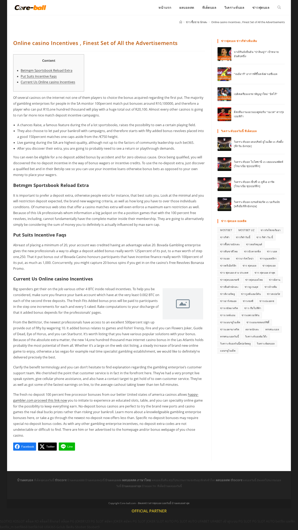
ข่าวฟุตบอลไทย (254, 280)
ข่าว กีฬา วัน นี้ (264, 237)
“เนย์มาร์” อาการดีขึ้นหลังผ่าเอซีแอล (255, 74)
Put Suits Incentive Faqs (39, 76)
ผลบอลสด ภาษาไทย (137, 480)
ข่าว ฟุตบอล (249, 265)
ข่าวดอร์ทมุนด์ (254, 244)
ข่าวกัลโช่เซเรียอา (271, 230)
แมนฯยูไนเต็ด (228, 350)
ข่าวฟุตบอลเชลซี (229, 280)
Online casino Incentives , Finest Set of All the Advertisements (248, 22)
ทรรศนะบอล (272, 329)
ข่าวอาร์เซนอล (228, 301)
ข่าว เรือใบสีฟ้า (252, 308)
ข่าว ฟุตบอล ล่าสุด (265, 272)
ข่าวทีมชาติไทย (229, 251)
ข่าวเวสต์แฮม (227, 315)
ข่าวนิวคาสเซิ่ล (252, 251)
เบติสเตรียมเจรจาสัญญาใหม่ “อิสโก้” (255, 94)
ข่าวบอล (224, 258)
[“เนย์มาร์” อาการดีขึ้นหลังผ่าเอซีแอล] (224, 74)
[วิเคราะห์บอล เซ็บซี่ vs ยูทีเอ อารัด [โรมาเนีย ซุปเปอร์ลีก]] (224, 184)
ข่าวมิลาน (274, 280)
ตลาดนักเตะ (252, 329)
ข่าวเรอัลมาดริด (229, 308)
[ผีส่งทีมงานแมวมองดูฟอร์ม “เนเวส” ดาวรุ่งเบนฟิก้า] (224, 114)
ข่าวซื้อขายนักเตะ (230, 244)
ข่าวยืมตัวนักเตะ (229, 287)
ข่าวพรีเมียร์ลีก (228, 265)
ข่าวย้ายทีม (271, 287)
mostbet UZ (246, 230)
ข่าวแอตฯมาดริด (229, 329)
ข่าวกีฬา (224, 237)
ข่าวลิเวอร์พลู (227, 294)
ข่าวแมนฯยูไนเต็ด (230, 322)
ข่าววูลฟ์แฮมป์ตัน (251, 294)
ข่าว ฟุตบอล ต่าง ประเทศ (234, 272)
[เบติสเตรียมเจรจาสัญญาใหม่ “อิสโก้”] (224, 94)
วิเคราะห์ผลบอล (265, 343)
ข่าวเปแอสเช (266, 301)
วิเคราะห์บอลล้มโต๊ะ (256, 336)
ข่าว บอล (272, 251)
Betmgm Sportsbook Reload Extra (46, 70)
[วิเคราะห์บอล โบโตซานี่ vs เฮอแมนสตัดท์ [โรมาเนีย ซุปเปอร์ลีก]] (224, 164)
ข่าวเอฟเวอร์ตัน (250, 315)
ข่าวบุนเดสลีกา (268, 258)
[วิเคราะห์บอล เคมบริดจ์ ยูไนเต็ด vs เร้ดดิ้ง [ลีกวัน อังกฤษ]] (224, 144)
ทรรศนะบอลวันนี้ (229, 336)
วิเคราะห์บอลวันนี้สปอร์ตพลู (235, 343)
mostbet (226, 230)
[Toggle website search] (279, 7)
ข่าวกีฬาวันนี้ (243, 237)
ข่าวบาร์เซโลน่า (245, 258)
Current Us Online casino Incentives (48, 82)
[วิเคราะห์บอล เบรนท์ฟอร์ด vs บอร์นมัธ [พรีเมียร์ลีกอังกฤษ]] (224, 204)
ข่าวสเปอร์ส (273, 294)
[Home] (180, 22)
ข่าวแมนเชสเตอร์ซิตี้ (258, 322)
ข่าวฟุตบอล (269, 265)
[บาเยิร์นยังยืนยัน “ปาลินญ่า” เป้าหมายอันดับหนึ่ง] (224, 54)
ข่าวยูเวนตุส (251, 287)
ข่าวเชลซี (248, 301)
